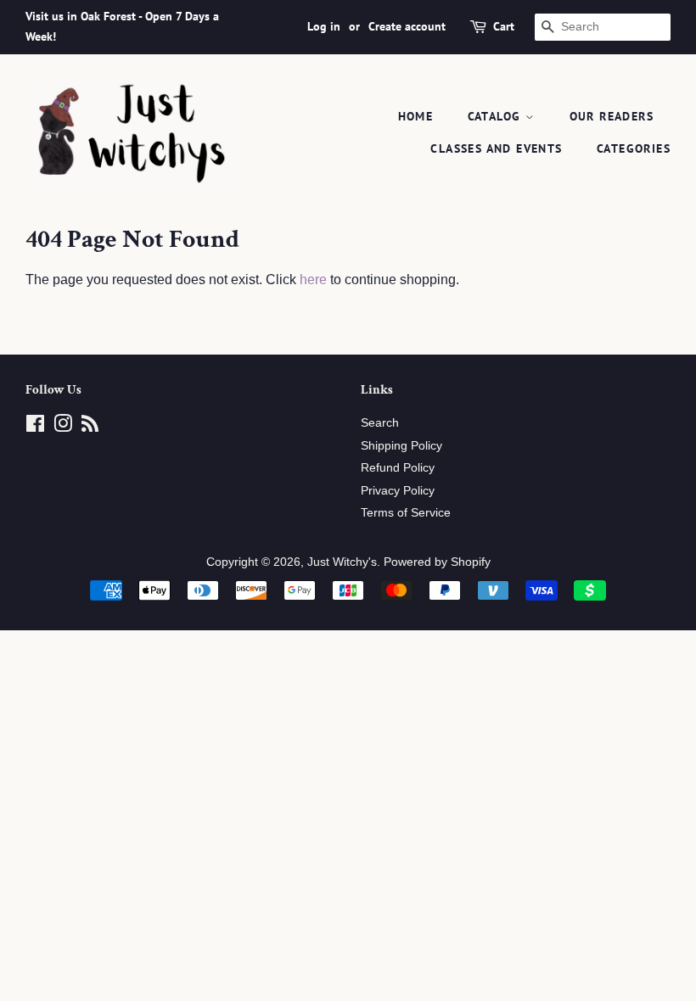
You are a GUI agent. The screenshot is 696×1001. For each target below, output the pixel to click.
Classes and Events (496, 148)
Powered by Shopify (437, 562)
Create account (407, 26)
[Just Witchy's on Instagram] (62, 427)
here (313, 279)
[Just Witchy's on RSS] (90, 427)
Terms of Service (406, 512)
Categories (634, 148)
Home (416, 116)
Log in (323, 26)
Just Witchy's (342, 562)
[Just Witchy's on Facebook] (35, 427)
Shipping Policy (401, 445)
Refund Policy (398, 467)
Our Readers (612, 116)
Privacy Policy (398, 490)
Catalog (496, 116)
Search (380, 423)
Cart (503, 26)
